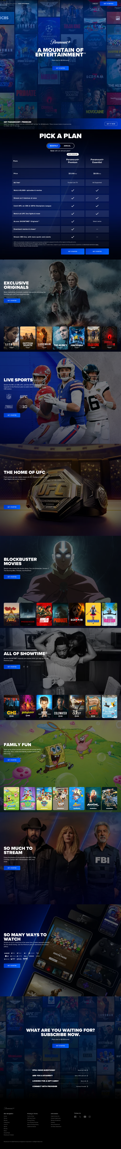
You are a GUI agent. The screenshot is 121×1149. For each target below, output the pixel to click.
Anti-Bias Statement (56, 1126)
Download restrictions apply (91, 244)
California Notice (31, 1126)
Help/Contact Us (55, 1116)
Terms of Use (30, 1116)
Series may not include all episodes (29, 246)
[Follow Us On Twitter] (80, 1117)
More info (83, 1081)
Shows (5, 1118)
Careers (53, 1122)
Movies (5, 1120)
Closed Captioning (55, 1118)
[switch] (60, 146)
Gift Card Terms (31, 1118)
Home (5, 1116)
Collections (7, 1122)
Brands (5, 1128)
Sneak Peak (7, 1132)
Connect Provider (81, 1086)
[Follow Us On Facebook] (75, 1117)
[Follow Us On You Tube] (85, 1117)
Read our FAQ (82, 1070)
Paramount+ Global (9, 1135)
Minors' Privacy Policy (32, 1124)
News (5, 1130)
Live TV (6, 1124)
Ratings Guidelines (56, 1120)
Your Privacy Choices (32, 1122)
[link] (108, 3)
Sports (5, 1126)
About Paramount (55, 1124)
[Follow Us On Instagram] (90, 1117)
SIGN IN (95, 3)
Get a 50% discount (80, 1075)
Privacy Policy (31, 1120)
